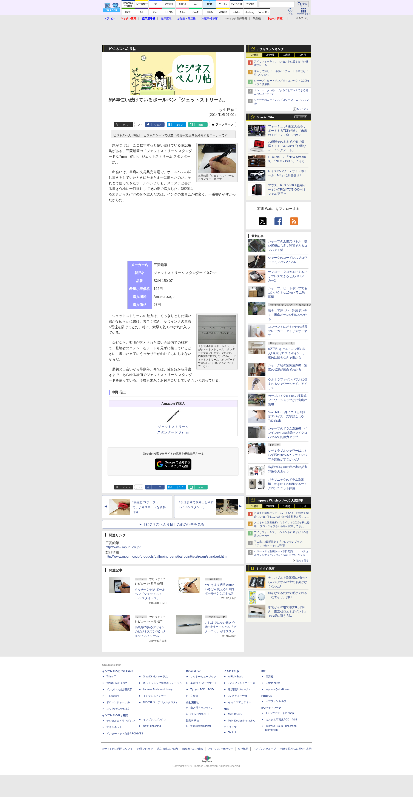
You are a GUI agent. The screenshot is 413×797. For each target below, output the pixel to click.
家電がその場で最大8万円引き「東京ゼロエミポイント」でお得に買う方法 (287, 611)
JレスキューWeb (238, 695)
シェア (157, 124)
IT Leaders (112, 695)
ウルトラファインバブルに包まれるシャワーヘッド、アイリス (287, 384)
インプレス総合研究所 (119, 689)
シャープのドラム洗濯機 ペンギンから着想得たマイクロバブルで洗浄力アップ (287, 433)
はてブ (179, 124)
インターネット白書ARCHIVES (124, 733)
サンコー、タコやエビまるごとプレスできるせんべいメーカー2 (287, 276)
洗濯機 (257, 18)
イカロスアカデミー (239, 702)
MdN (226, 708)
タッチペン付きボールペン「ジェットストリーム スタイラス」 (150, 594)
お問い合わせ (145, 748)
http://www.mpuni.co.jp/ (122, 547)
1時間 (254, 54)
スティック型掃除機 (235, 18)
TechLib (232, 732)
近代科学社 (192, 720)
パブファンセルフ (276, 701)
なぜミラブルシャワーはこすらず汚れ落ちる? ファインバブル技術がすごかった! (287, 455)
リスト (139, 124)
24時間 (270, 54)
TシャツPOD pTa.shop (280, 713)
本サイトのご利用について (117, 748)
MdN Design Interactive (241, 720)
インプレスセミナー (154, 695)
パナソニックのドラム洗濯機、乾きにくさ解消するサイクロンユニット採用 (287, 484)
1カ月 (302, 54)
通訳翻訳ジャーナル (239, 689)
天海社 (269, 676)
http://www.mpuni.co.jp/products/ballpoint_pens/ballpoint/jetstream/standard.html (166, 556)
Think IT (111, 676)
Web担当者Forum (116, 683)
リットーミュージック (203, 676)
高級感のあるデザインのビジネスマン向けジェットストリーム (150, 631)
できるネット (114, 727)
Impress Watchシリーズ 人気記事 (280, 500)
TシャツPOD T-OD (202, 689)
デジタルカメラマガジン (120, 720)
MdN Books (235, 714)
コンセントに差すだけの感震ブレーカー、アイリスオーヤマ (287, 331)
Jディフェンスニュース (241, 683)
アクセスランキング (270, 49)
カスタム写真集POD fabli (281, 719)
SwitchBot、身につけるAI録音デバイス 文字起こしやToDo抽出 (286, 416)
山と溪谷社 (192, 702)
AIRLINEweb (235, 676)
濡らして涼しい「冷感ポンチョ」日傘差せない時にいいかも (287, 315)
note (201, 124)
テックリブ (230, 727)
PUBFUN (266, 695)
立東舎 (194, 695)
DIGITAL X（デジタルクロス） (160, 702)
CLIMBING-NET (199, 714)
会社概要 (243, 748)
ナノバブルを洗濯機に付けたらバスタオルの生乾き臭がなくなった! (287, 582)
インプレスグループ (264, 748)
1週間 (286, 54)
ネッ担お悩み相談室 (118, 708)
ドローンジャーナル (118, 702)
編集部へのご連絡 (192, 748)
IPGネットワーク (271, 707)
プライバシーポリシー (220, 748)
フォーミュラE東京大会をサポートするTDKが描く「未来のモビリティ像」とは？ (287, 131)
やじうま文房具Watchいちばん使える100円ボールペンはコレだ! (219, 589)
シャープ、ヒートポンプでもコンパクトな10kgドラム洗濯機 (287, 292)
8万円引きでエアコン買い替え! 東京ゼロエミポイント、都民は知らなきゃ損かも (287, 353)
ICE (263, 671)
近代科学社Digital (200, 726)
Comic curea (273, 683)
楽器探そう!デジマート (203, 683)
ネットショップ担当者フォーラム (162, 683)
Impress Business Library (158, 689)
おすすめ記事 (266, 568)
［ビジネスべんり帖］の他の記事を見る (173, 524)
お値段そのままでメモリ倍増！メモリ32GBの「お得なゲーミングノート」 (287, 146)
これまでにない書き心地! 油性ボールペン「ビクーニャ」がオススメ (221, 627)
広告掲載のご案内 (167, 748)
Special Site (265, 117)
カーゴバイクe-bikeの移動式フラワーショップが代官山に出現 (287, 400)
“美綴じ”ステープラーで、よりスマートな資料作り (149, 507)
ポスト (126, 124)
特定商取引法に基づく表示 (295, 748)
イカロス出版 (231, 671)
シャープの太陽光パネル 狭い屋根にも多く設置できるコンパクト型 (287, 246)
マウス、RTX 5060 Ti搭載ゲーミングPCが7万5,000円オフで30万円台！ (287, 189)
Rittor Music (193, 671)
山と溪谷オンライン (202, 707)
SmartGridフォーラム (155, 676)
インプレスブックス (154, 719)
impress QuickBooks (278, 689)
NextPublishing (152, 726)
